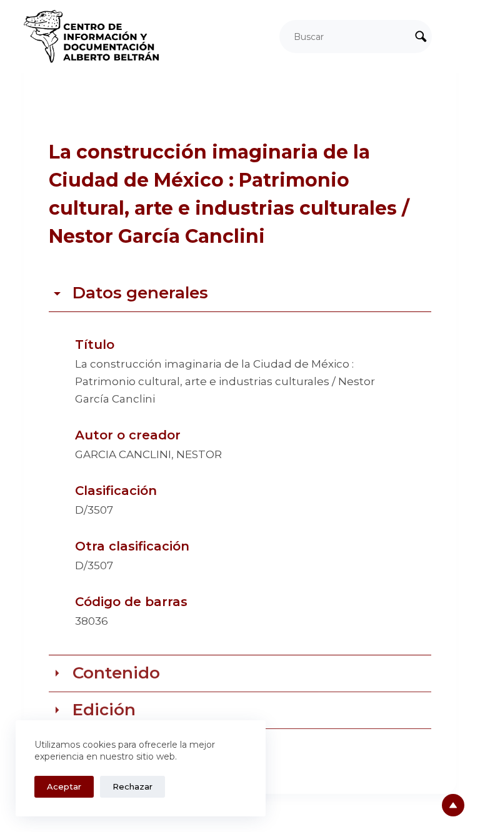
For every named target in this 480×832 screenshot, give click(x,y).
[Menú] (450, 36)
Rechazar (132, 786)
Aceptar (64, 786)
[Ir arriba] (453, 805)
